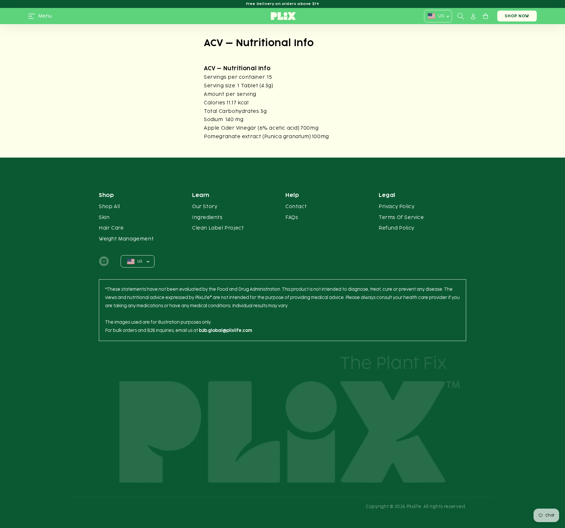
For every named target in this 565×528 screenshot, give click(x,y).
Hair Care (111, 228)
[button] (40, 16)
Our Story (204, 206)
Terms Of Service (401, 217)
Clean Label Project (218, 228)
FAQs (291, 217)
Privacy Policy (396, 206)
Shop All (109, 206)
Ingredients (207, 217)
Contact (296, 206)
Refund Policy (396, 228)
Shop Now (517, 16)
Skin (104, 217)
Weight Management (126, 239)
